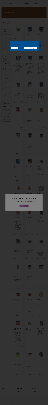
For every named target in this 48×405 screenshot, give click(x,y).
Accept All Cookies (27, 48)
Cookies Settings (14, 48)
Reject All (34, 48)
